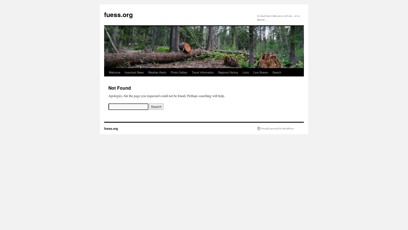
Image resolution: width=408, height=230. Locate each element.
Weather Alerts (157, 72)
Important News (134, 72)
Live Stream (260, 72)
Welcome (114, 72)
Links (245, 72)
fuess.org (118, 14)
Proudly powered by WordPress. (277, 128)
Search (276, 72)
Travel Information (203, 72)
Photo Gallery (179, 72)
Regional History (228, 72)
